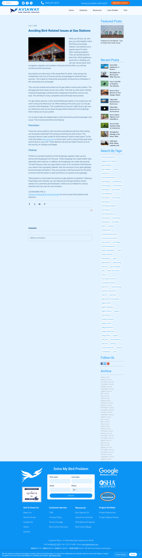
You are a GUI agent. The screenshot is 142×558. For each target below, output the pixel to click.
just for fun (105, 287)
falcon (120, 250)
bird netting (105, 202)
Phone (74, 486)
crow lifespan (116, 242)
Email (52, 486)
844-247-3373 (52, 3)
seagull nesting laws (108, 331)
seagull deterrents (107, 327)
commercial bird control (109, 234)
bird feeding (105, 189)
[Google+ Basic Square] (108, 363)
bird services (106, 218)
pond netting (106, 315)
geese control (106, 262)
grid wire (104, 266)
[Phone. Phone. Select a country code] (75, 490)
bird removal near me (108, 214)
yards (115, 352)
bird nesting (116, 198)
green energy (117, 262)
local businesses (116, 287)
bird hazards (116, 189)
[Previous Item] (104, 31)
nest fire (104, 295)
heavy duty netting (113, 270)
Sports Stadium (107, 165)
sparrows (105, 343)
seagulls (115, 335)
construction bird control (110, 238)
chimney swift (106, 230)
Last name (75, 477)
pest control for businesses (110, 299)
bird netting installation (109, 206)
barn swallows (106, 169)
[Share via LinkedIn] (40, 204)
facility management (108, 250)
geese (115, 258)
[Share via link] (45, 204)
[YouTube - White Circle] (23, 3)
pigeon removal (107, 311)
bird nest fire (106, 198)
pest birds (113, 295)
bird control (105, 173)
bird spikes (115, 222)
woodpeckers (106, 352)
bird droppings (106, 185)
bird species (105, 222)
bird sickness (116, 218)
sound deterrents (115, 339)
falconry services (107, 254)
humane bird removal (108, 283)
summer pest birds (108, 347)
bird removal (106, 210)
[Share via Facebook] (29, 204)
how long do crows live (109, 279)
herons (104, 275)
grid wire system (115, 266)
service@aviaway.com (90, 544)
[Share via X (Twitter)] (34, 204)
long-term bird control (109, 291)
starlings (113, 343)
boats (103, 226)
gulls (103, 270)
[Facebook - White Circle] (27, 3)
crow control (106, 242)
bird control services (108, 177)
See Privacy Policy (55, 555)
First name (54, 477)
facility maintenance (108, 246)
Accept (133, 554)
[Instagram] (31, 3)
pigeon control (106, 303)
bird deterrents (117, 181)
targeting (119, 347)
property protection (108, 319)
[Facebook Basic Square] (102, 363)
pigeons (116, 311)
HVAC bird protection (108, 157)
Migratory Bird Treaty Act (110, 161)
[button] (83, 10)
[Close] (139, 554)
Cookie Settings (121, 554)
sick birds (105, 339)
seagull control (106, 323)
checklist (111, 226)
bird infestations (107, 193)
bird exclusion (118, 185)
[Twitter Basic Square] (105, 363)
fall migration (106, 258)
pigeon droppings (107, 307)
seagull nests (106, 335)
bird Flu (116, 169)
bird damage (106, 181)
